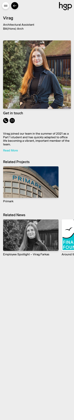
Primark (8, 201)
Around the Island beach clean (27, 254)
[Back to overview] (14, 5)
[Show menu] (5, 5)
